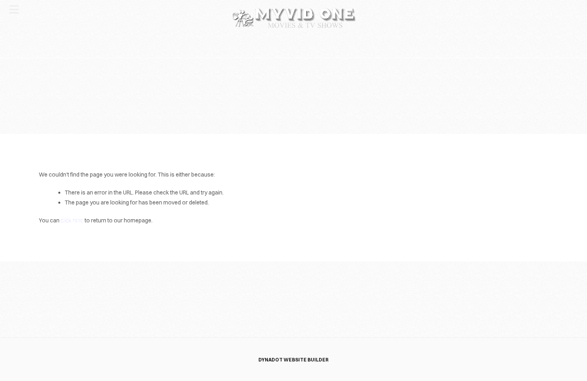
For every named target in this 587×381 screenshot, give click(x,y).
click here (72, 220)
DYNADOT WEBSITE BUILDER (293, 360)
